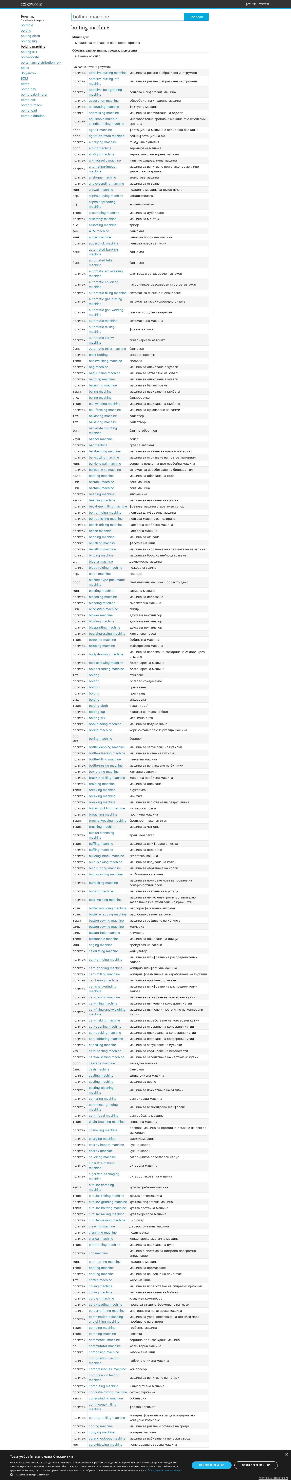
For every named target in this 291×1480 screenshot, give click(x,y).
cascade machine (102, 1063)
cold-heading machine (105, 1304)
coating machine (101, 1268)
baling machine (100, 391)
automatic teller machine (107, 349)
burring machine (101, 891)
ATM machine (99, 231)
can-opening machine (105, 1026)
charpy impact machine (106, 1145)
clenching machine (103, 1232)
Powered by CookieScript (273, 1477)
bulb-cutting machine (105, 868)
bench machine (100, 531)
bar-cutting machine (104, 457)
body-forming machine (106, 654)
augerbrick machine (103, 243)
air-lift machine (100, 148)
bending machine (101, 537)
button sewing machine (106, 920)
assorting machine (102, 225)
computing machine (103, 1386)
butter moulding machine (107, 908)
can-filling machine (103, 1003)
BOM (24, 78)
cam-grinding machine (105, 959)
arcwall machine (101, 190)
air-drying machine (103, 142)
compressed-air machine (107, 1369)
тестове (264, 4)
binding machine (101, 555)
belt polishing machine (106, 519)
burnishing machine (103, 883)
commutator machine (105, 1346)
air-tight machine (101, 154)
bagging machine (102, 379)
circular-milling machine (106, 1214)
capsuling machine (103, 1045)
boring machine (100, 730)
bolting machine (33, 46)
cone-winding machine (106, 1398)
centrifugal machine (103, 1115)
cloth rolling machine (104, 1245)
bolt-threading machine (106, 669)
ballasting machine (103, 416)
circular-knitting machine (107, 1208)
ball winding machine (104, 404)
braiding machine (102, 784)
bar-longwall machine (105, 463)
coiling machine (100, 1286)
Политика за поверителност (165, 1470)
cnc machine (98, 1253)
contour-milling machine (107, 1418)
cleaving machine (102, 1226)
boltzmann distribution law (41, 62)
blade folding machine (105, 567)
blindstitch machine (103, 609)
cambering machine (103, 980)
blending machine (102, 603)
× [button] (286, 1454)
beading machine (101, 494)
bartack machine (101, 482)
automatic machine (103, 321)
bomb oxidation (33, 116)
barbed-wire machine (105, 470)
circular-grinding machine (108, 1202)
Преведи (196, 17)
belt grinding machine (105, 512)
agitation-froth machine (106, 136)
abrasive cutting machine (107, 73)
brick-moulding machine (107, 808)
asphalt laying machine (106, 196)
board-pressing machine (107, 633)
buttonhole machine (104, 939)
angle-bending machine (106, 183)
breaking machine (102, 790)
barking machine (101, 476)
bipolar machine (101, 561)
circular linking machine (106, 1196)
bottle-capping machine (107, 747)
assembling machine (104, 213)
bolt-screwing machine (106, 663)
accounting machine (104, 107)
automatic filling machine (107, 293)
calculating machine (104, 951)
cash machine (99, 1069)
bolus (25, 68)
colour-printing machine (107, 1311)
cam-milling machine (104, 974)
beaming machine (102, 500)
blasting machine (101, 591)
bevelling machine (102, 543)
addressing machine (104, 113)
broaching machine (103, 814)
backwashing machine (105, 361)
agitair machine (100, 130)
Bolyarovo (28, 73)
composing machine (104, 1352)
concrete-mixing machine (108, 1392)
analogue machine (102, 177)
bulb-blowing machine (105, 862)
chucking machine (102, 1157)
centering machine (102, 1098)
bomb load (29, 110)
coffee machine (100, 1280)
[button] (97, 1474)
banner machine (101, 439)
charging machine (102, 1139)
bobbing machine (102, 646)
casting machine (101, 1075)
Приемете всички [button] (211, 1465)
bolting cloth (30, 36)
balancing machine (103, 385)
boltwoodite (30, 57)
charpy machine (101, 1151)
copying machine (101, 1432)
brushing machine (102, 827)
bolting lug (29, 41)
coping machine (101, 1426)
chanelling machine (103, 1130)
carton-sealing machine (106, 1057)
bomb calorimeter (34, 94)
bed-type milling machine (108, 506)
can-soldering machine (106, 1039)
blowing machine (101, 621)
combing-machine (102, 1334)
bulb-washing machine (106, 874)
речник (251, 4)
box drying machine (104, 771)
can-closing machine (104, 997)
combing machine (102, 1328)
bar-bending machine (105, 451)
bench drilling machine (106, 525)
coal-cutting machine (105, 1262)
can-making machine (104, 1020)
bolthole (27, 25)
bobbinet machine (102, 640)
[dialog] (145, 1465)
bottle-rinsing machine (106, 765)
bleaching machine (103, 597)
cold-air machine (101, 1298)
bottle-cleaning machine (107, 753)
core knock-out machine (107, 1438)
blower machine (101, 615)
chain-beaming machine (107, 1122)
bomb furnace (31, 105)
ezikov (31, 4)
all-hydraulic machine (105, 160)
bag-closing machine (104, 373)
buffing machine (101, 844)
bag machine (98, 367)
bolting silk (29, 52)
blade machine (100, 574)
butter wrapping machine (107, 914)
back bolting (98, 355)
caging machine (100, 945)
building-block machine (106, 856)
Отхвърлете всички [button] (256, 1465)
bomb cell (28, 100)
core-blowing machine (105, 1444)
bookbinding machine (105, 724)
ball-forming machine (105, 410)
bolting (26, 30)
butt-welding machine (105, 900)
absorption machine (104, 100)
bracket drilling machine (107, 778)
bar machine (98, 445)
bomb (25, 84)
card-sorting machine (105, 1051)
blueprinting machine (104, 627)
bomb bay (28, 89)
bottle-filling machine (105, 759)
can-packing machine (105, 1033)
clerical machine (101, 1238)
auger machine (100, 237)
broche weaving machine (107, 820)
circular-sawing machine (107, 1220)
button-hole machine (104, 933)
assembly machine (102, 219)
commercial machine (104, 1340)
